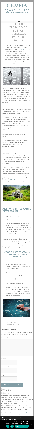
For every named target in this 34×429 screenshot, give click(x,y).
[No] (32, 424)
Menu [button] (18, 21)
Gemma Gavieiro (17, 8)
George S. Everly (23, 49)
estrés (8, 324)
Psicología (17, 321)
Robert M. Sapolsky (10, 180)
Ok (8, 426)
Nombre (4, 358)
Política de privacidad (22, 426)
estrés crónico (15, 324)
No (12, 426)
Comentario (5, 338)
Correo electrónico (7, 367)
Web (2, 375)
